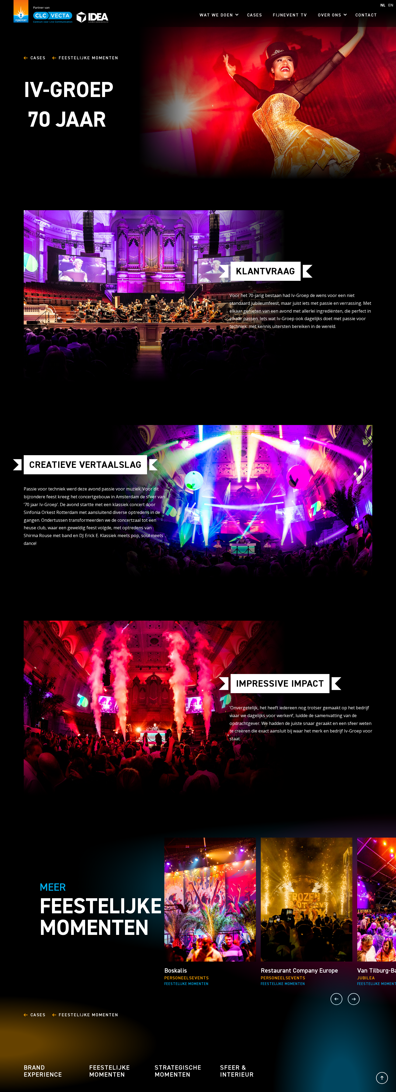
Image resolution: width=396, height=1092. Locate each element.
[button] (218, 16)
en (390, 5)
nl (382, 5)
